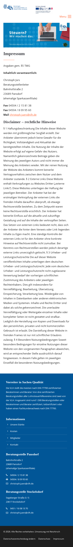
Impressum (58, 538)
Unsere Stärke (17, 424)
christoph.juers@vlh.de (23, 114)
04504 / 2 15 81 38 (19, 475)
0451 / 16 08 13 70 (19, 508)
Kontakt (14, 444)
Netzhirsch (55, 531)
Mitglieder (15, 438)
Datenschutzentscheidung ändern (19, 538)
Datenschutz (44, 538)
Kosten (13, 431)
